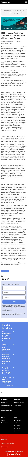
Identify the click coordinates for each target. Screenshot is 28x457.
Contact (3, 420)
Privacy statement (6, 447)
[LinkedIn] (5, 279)
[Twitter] (8, 279)
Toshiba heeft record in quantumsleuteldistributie (6, 380)
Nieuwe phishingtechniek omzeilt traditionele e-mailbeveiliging (6, 336)
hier (9, 314)
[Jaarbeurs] (14, 454)
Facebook (18, 420)
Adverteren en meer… (19, 402)
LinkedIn (18, 425)
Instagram (18, 431)
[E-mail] (3, 279)
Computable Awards (6, 405)
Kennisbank (4, 402)
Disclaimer (4, 439)
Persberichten (17, 405)
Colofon (3, 408)
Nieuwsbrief (4, 423)
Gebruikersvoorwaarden (7, 443)
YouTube (18, 428)
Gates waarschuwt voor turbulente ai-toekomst (6, 347)
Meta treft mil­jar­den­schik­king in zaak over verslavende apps (6, 359)
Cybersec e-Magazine (6, 410)
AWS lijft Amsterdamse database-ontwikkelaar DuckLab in (6, 370)
